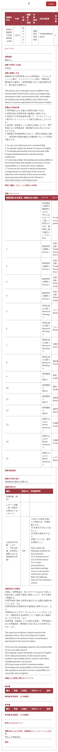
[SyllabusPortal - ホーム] (29, 3)
